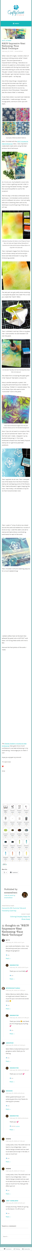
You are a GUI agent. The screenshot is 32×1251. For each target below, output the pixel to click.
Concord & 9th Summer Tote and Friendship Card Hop (14, 908)
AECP (3, 40)
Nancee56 (9, 1091)
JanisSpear (9, 1043)
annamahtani (19, 51)
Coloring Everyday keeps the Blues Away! (20, 916)
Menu (17, 23)
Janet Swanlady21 (12, 1201)
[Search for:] (16, 1236)
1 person (18, 1126)
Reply (7, 958)
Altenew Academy (10, 743)
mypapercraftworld (13, 988)
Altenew (8, 40)
